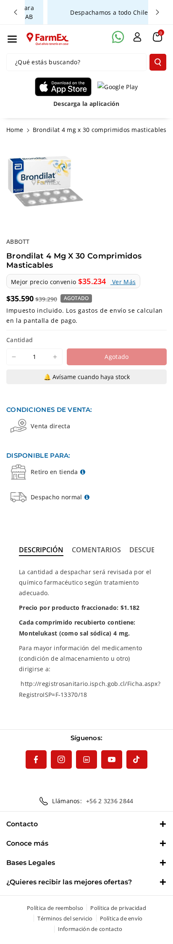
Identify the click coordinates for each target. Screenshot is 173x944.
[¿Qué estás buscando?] (157, 62)
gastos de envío (102, 310)
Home (14, 130)
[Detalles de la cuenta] (137, 37)
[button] (12, 39)
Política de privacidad (118, 908)
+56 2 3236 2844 (110, 801)
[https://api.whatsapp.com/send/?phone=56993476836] (118, 37)
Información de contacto (90, 929)
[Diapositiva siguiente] (157, 12)
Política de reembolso (55, 908)
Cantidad (19, 340)
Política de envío (121, 918)
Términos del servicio (64, 918)
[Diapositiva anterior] (15, 12)
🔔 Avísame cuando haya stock (87, 377)
